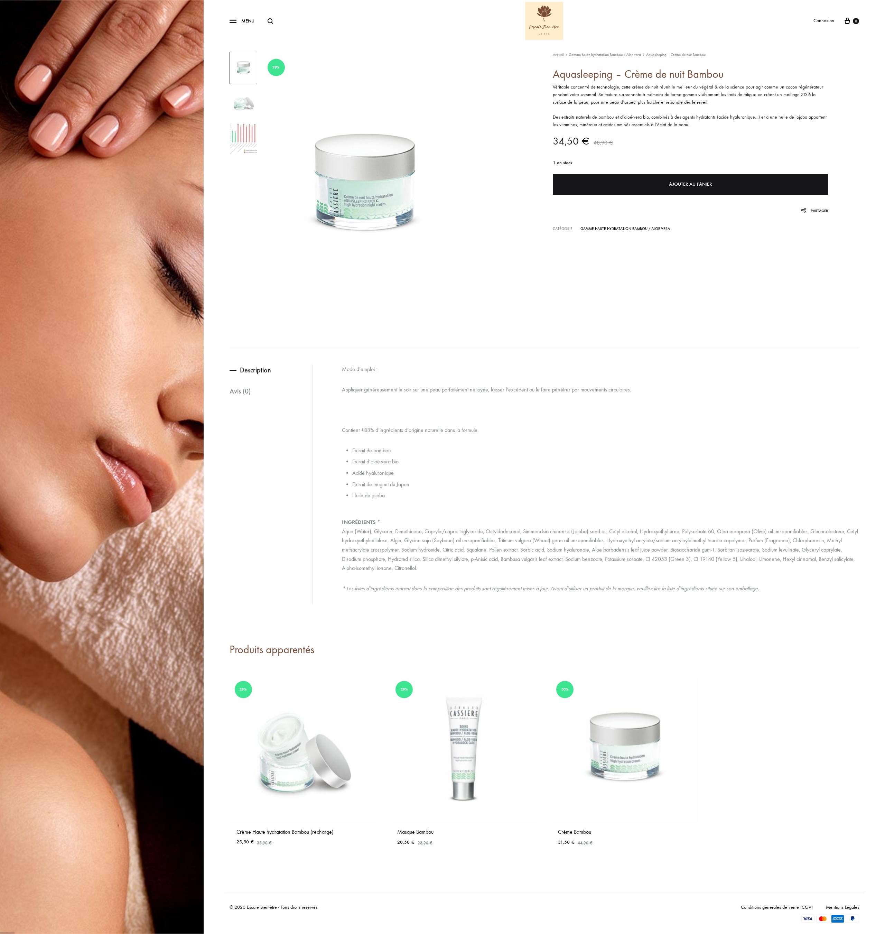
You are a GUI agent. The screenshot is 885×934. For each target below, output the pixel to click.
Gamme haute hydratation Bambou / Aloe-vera (605, 55)
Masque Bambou (415, 832)
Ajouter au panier (690, 184)
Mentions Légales (842, 907)
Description (255, 370)
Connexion (823, 21)
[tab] (271, 370)
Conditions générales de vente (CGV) (777, 907)
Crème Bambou (574, 832)
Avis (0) (240, 391)
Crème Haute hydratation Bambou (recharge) (285, 832)
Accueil (558, 55)
